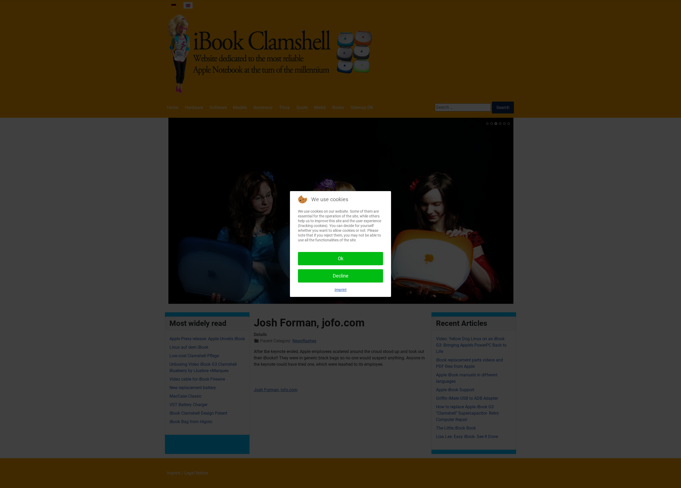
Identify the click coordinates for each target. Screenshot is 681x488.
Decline (340, 276)
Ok (340, 258)
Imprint (341, 290)
